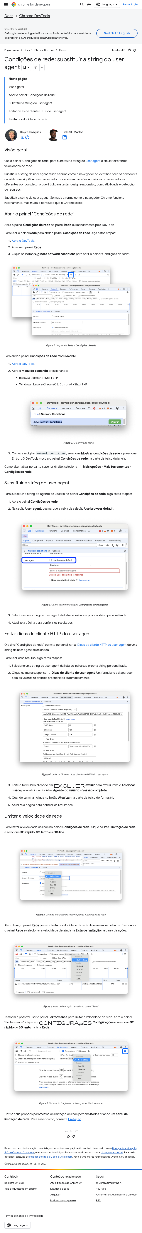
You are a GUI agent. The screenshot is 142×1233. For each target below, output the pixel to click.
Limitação (74, 1119)
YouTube (101, 1188)
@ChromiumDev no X (108, 1182)
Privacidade (36, 1215)
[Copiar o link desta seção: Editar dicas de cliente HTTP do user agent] (94, 634)
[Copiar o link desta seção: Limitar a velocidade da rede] (65, 816)
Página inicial (11, 50)
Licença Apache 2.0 (112, 1152)
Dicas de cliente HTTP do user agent (101, 645)
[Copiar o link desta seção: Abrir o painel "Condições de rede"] (78, 214)
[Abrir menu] (6, 4)
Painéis (63, 50)
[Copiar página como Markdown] (36, 67)
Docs (8, 16)
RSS (98, 1200)
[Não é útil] (135, 50)
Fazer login (130, 4)
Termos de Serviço (15, 1215)
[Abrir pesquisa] (82, 4)
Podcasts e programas (63, 1200)
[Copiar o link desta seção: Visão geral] (30, 150)
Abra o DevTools (23, 241)
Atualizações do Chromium (66, 1182)
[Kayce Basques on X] (22, 138)
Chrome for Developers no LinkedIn (116, 1194)
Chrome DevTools (34, 16)
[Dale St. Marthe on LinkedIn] (64, 138)
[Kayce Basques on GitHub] (27, 138)
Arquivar (55, 1194)
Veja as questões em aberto (20, 1188)
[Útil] (129, 50)
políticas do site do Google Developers (50, 1156)
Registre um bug (14, 1182)
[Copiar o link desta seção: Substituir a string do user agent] (73, 483)
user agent (93, 161)
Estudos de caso (59, 1188)
